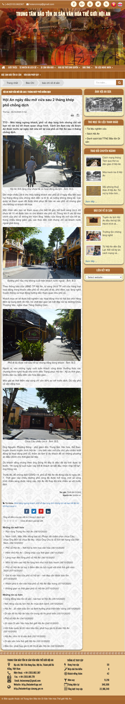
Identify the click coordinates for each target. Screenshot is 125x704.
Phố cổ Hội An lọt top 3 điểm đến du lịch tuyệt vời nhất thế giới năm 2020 (39, 569)
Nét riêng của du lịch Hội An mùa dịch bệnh (27, 603)
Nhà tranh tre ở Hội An (112, 173)
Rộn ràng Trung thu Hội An (19, 531)
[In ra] (72, 115)
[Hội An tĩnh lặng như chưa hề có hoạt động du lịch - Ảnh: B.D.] (42, 160)
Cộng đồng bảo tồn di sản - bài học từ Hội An (28, 598)
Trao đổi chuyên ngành (103, 151)
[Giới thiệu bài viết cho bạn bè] (68, 115)
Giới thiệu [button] (12, 68)
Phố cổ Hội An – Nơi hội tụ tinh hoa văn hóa (28, 547)
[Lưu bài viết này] (78, 115)
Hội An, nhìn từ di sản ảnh (18, 636)
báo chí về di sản (103, 210)
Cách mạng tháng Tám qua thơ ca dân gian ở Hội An (112, 161)
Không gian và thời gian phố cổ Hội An (25, 588)
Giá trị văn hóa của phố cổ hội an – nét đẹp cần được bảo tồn (37, 575)
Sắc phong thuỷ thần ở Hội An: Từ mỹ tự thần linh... (112, 190)
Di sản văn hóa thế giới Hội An (20, 641)
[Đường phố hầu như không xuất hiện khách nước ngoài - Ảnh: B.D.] (42, 252)
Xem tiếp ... (91, 201)
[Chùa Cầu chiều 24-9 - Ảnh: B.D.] (42, 413)
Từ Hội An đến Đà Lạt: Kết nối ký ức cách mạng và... (112, 250)
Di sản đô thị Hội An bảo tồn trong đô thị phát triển (30, 613)
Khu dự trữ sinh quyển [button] (68, 68)
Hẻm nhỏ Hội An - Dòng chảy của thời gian (27, 552)
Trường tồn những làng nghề (112, 233)
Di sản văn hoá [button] (47, 68)
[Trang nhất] (4, 67)
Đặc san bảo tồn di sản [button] (11, 75)
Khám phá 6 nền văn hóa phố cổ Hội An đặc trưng (31, 583)
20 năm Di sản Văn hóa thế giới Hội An (25, 623)
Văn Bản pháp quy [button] (31, 75)
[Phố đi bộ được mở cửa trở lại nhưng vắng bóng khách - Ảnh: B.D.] (42, 334)
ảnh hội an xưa (103, 91)
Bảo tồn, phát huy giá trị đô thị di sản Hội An (27, 646)
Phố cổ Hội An (12, 618)
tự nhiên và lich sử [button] (28, 68)
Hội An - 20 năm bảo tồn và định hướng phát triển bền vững (35, 608)
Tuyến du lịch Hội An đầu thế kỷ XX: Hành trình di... (112, 220)
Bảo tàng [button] (87, 68)
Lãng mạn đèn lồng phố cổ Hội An (23, 557)
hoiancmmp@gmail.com (41, 4)
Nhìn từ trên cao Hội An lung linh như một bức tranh (32, 562)
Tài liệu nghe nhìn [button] (103, 68)
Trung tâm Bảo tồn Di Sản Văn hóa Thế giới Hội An (47, 698)
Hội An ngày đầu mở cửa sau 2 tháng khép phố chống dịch (27, 92)
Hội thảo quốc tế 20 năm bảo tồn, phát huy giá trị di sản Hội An (37, 628)
